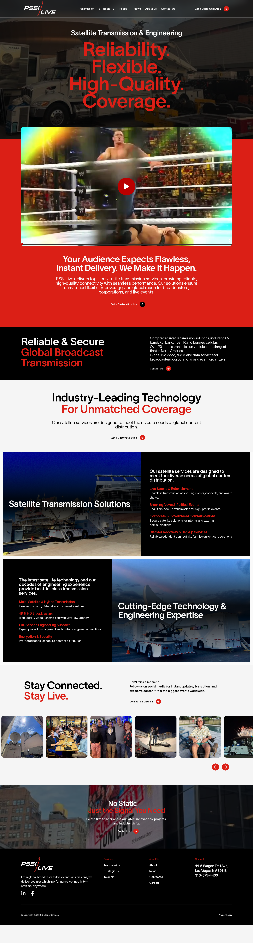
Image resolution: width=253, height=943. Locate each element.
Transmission (112, 865)
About (153, 865)
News (152, 871)
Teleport (109, 877)
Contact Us (156, 877)
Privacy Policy (225, 915)
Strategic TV (111, 871)
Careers (154, 882)
